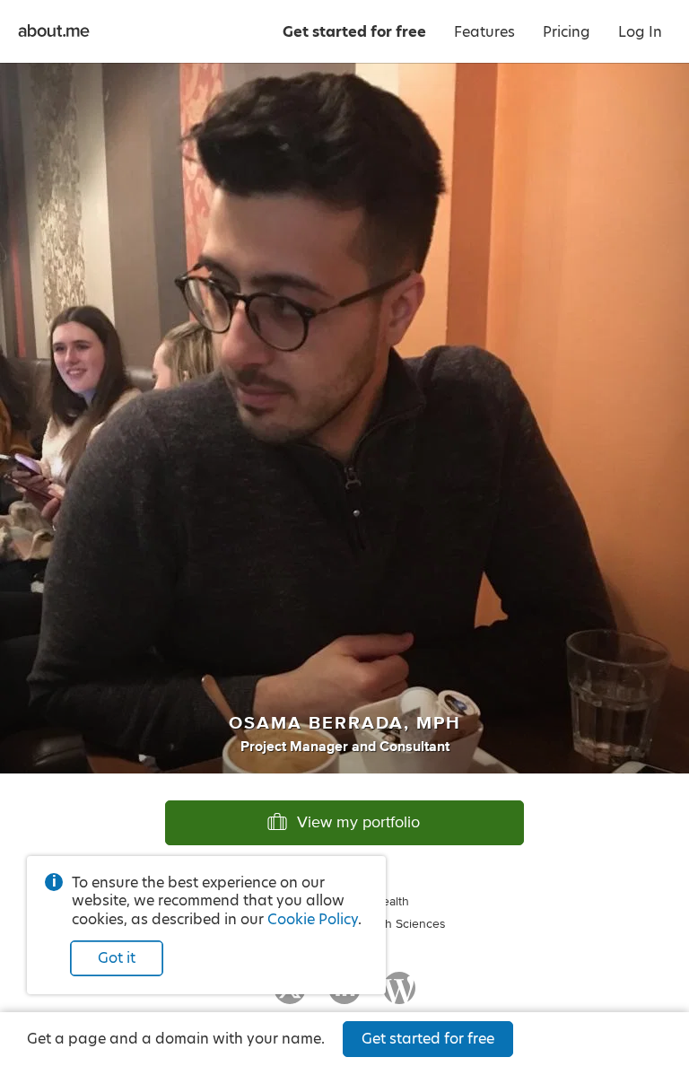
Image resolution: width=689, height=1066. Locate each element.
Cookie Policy (312, 919)
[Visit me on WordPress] (399, 996)
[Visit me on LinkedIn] (344, 996)
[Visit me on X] (290, 996)
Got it (116, 958)
